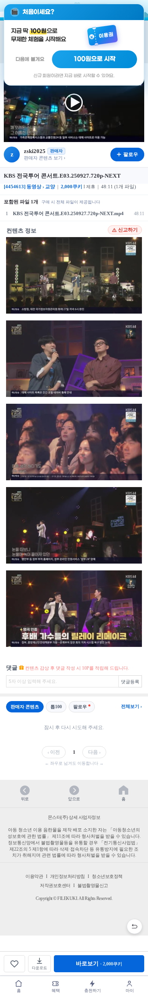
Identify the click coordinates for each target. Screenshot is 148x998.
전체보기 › (131, 706)
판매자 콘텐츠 (25, 706)
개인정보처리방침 (67, 876)
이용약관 (34, 876)
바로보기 (99, 964)
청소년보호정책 (107, 876)
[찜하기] (14, 963)
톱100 (56, 706)
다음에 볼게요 (30, 59)
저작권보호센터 (55, 885)
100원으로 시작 (94, 59)
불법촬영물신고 (92, 885)
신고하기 (128, 230)
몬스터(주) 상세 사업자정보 (74, 817)
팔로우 (80, 706)
